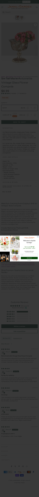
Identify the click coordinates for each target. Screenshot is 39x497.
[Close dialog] (38, 236)
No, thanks (29, 260)
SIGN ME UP (29, 258)
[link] (29, 238)
